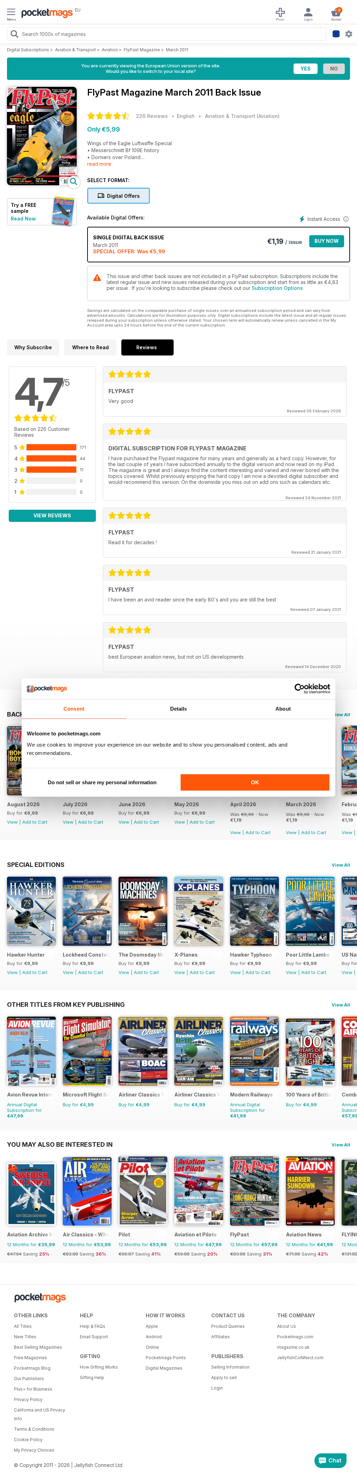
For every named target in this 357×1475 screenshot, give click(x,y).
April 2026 (243, 804)
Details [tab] (178, 709)
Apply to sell (224, 1377)
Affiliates (220, 1336)
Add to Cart (34, 822)
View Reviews (52, 515)
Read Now (23, 219)
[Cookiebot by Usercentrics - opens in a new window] (299, 688)
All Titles (23, 1326)
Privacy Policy (28, 1399)
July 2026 (75, 804)
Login (217, 1388)
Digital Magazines (164, 1368)
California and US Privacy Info (39, 1414)
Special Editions (35, 864)
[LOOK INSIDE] (42, 183)
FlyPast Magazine (142, 49)
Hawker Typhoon (251, 955)
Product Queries (228, 1326)
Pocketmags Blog (32, 1368)
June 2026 (132, 804)
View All (341, 714)
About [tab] (283, 709)
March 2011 (177, 49)
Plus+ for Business (33, 1389)
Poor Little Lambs (308, 955)
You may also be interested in (60, 1144)
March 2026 (301, 804)
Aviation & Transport (75, 49)
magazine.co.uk (293, 1347)
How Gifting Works (99, 1367)
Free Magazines (30, 1357)
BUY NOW (326, 241)
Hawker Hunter (26, 955)
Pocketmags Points (166, 1357)
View (12, 822)
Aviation (110, 49)
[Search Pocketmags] (14, 34)
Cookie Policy (28, 1439)
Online (152, 1347)
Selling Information (230, 1367)
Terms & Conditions (34, 1429)
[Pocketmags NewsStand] (45, 14)
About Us (286, 1326)
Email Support (94, 1336)
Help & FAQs (92, 1326)
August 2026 (23, 804)
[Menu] (11, 13)
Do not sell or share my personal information (102, 782)
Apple (152, 1326)
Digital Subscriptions (28, 49)
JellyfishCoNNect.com (300, 1357)
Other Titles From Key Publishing (66, 1004)
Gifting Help (92, 1377)
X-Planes (186, 955)
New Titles (25, 1336)
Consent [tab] (73, 709)
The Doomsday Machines (142, 955)
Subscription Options (277, 288)
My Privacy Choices (34, 1450)
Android (154, 1336)
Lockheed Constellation (86, 955)
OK (255, 782)
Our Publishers (29, 1378)
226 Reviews (152, 116)
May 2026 (186, 804)
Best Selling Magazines (38, 1347)
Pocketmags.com (295, 1336)
